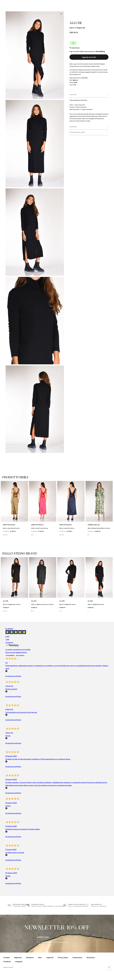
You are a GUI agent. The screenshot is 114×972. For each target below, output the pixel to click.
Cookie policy (77, 957)
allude (75, 23)
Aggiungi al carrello (89, 57)
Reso (40, 957)
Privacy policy (63, 957)
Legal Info (50, 957)
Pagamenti (18, 957)
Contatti (6, 957)
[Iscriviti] (75, 937)
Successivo (20, 655)
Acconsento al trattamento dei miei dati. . (53, 942)
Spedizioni (30, 957)
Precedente (10, 655)
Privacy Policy (64, 942)
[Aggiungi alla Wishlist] (61, 14)
